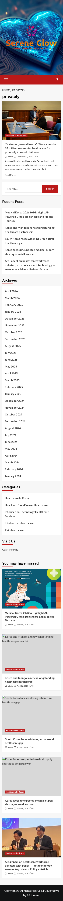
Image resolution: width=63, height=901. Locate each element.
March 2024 (12, 462)
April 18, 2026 (22, 625)
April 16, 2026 (22, 747)
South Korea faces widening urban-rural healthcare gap (29, 241)
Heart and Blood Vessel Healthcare (26, 505)
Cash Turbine (10, 549)
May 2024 (11, 448)
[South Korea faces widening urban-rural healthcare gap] (31, 715)
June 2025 (11, 359)
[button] (5, 79)
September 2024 (15, 421)
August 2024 (13, 428)
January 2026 (13, 311)
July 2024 (10, 435)
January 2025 (13, 393)
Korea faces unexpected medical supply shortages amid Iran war (29, 252)
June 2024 (11, 441)
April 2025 (11, 373)
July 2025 (10, 352)
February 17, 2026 (25, 157)
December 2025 (14, 318)
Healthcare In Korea (17, 498)
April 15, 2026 (22, 809)
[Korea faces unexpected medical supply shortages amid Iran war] (31, 776)
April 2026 (11, 291)
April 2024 (11, 455)
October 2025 (13, 332)
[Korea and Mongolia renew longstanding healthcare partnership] (31, 654)
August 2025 (13, 345)
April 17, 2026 (22, 686)
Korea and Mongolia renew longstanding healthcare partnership (30, 229)
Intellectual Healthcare (16, 136)
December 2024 (14, 400)
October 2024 (13, 414)
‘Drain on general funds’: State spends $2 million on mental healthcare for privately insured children (30, 148)
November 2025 (14, 325)
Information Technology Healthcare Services (27, 514)
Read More (10, 175)
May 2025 (11, 366)
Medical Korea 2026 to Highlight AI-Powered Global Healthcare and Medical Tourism (29, 216)
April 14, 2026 (22, 874)
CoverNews (51, 890)
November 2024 (14, 407)
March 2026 (12, 298)
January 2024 (13, 476)
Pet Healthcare (14, 530)
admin (10, 157)
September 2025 (15, 339)
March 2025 (12, 380)
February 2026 (14, 304)
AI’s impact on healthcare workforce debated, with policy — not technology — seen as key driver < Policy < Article (30, 265)
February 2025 (14, 387)
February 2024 (14, 469)
